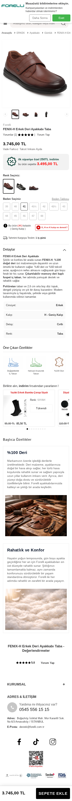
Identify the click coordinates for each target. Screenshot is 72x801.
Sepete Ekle (53, 793)
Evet (61, 17)
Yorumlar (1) (10, 134)
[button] (5, 114)
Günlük (48, 32)
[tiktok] (36, 742)
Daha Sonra (40, 17)
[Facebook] (19, 742)
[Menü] (5, 23)
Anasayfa (7, 32)
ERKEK (21, 32)
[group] (36, 73)
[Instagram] (53, 742)
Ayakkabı (35, 32)
